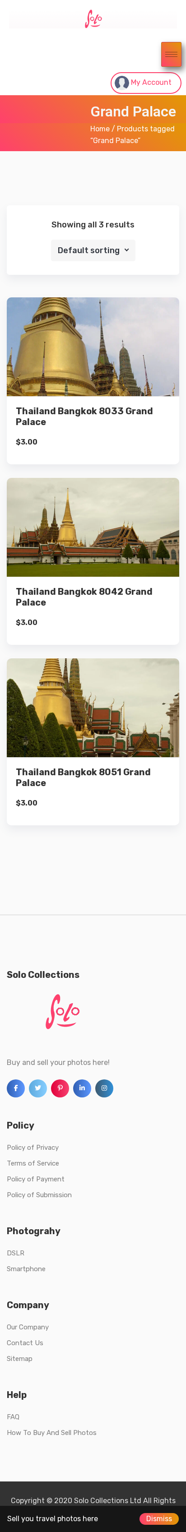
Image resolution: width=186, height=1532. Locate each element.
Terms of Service (33, 1163)
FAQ (13, 1417)
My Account (150, 82)
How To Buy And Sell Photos (52, 1433)
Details (100, 365)
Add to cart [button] (93, 396)
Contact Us (25, 1343)
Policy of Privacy (33, 1147)
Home (100, 129)
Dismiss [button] (159, 1518)
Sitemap (20, 1359)
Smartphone (26, 1269)
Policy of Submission (39, 1195)
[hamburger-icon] (171, 54)
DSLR (15, 1253)
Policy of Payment (36, 1179)
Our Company (28, 1327)
